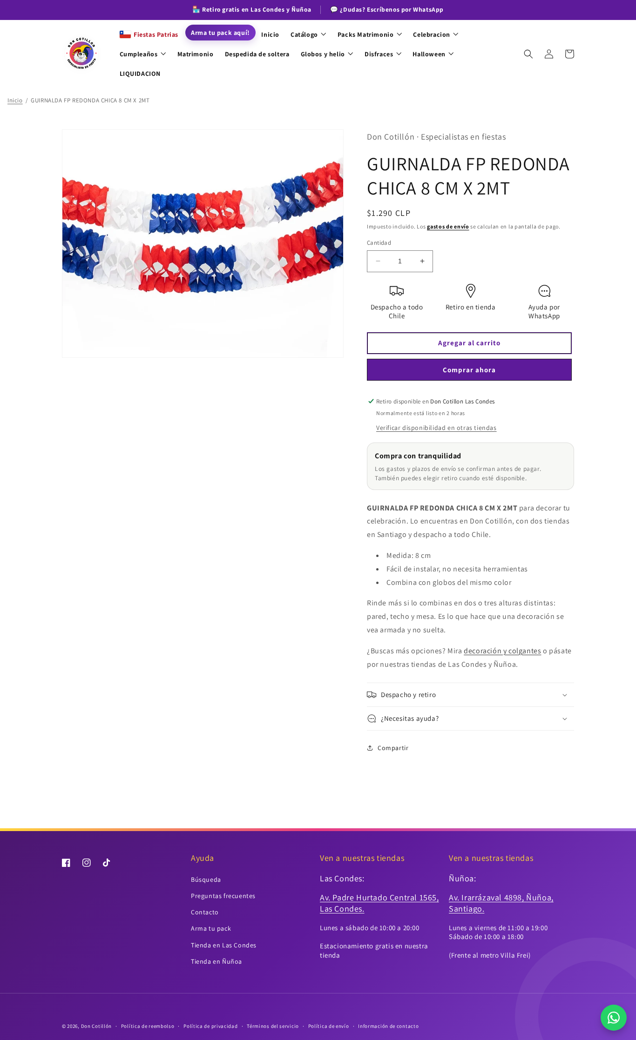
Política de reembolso (148, 1026)
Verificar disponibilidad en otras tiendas (436, 427)
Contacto (205, 912)
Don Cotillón (96, 1026)
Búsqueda (206, 879)
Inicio (15, 100)
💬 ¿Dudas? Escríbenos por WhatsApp (387, 9)
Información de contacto (388, 1026)
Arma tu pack (211, 928)
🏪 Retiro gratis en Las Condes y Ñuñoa (251, 9)
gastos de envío (448, 226)
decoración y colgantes (502, 651)
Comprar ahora (469, 369)
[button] (528, 54)
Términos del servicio (273, 1026)
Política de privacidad (210, 1026)
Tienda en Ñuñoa (216, 961)
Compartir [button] (393, 748)
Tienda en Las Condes (224, 945)
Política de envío (328, 1026)
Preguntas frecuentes (223, 896)
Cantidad (379, 243)
